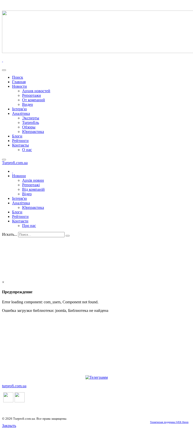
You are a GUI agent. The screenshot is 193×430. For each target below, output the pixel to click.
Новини (19, 176)
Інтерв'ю (19, 109)
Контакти (20, 221)
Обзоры (28, 127)
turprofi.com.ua (14, 386)
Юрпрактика (33, 131)
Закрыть (9, 425)
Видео (27, 104)
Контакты (20, 145)
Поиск (17, 77)
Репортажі (31, 185)
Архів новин (33, 180)
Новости (19, 86)
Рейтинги (20, 140)
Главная (19, 82)
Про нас (29, 225)
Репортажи (31, 95)
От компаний (33, 100)
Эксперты (30, 118)
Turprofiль (30, 122)
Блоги (17, 136)
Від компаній (33, 189)
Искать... (9, 234)
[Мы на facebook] (8, 401)
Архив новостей (36, 91)
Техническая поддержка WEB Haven (169, 422)
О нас (27, 150)
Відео (27, 194)
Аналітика (21, 113)
